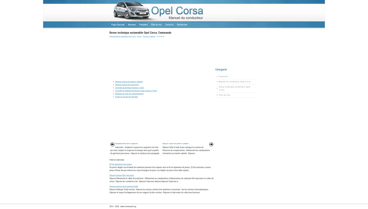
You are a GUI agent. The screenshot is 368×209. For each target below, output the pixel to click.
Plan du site (156, 24)
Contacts (169, 24)
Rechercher (182, 24)
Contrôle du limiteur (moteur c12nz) (129, 88)
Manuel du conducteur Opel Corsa (235, 82)
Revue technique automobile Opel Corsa (123, 36)
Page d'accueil (117, 24)
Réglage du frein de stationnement (129, 94)
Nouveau (132, 24)
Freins (139, 36)
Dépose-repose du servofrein (127, 85)
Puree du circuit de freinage (126, 97)
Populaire (143, 24)
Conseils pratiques (149, 36)
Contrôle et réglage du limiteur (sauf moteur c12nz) (136, 91)
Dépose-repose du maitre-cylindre (129, 82)
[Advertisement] (162, 58)
